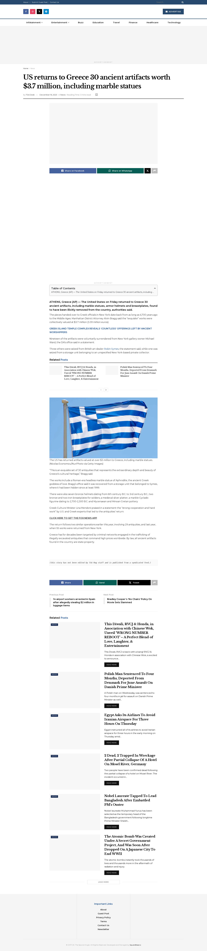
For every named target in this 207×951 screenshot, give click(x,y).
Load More (103, 882)
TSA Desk (30, 95)
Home (25, 68)
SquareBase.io (135, 945)
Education (98, 22)
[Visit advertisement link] (103, 43)
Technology (174, 22)
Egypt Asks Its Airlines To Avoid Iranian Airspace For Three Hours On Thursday (129, 719)
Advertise (174, 11)
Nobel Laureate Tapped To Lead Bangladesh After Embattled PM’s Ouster (130, 800)
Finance (133, 22)
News (32, 68)
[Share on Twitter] (147, 170)
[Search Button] (182, 2)
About (103, 909)
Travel (116, 22)
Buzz (81, 22)
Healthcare (152, 22)
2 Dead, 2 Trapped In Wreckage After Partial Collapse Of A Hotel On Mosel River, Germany (130, 760)
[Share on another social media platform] (154, 170)
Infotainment (33, 22)
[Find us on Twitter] (39, 11)
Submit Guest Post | (40, 2)
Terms (103, 921)
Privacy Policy (103, 917)
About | (26, 2)
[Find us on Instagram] (32, 11)
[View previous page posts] (101, 390)
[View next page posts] (106, 390)
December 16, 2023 (48, 95)
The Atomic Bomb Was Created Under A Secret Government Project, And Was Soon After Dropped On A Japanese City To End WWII (129, 845)
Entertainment (59, 22)
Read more (113, 664)
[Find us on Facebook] (26, 11)
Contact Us (54, 2)
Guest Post (103, 913)
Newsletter (103, 929)
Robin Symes (111, 349)
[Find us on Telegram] (46, 11)
